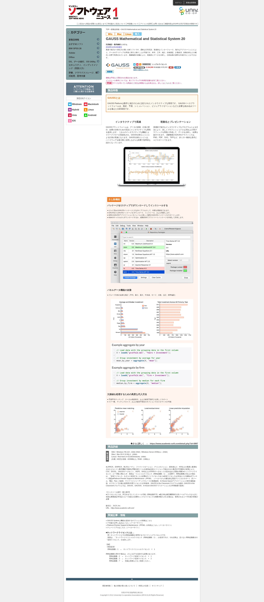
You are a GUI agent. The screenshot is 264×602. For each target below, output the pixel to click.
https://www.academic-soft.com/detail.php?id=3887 (174, 443)
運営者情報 (106, 586)
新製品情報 (115, 29)
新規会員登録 (191, 3)
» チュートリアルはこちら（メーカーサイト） (123, 528)
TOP (107, 29)
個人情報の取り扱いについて (124, 586)
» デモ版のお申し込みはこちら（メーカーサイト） (125, 523)
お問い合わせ (158, 24)
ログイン (178, 3)
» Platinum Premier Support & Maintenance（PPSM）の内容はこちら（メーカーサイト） (139, 525)
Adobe (72, 53)
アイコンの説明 (146, 24)
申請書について (133, 24)
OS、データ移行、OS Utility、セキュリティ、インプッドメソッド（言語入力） (83, 64)
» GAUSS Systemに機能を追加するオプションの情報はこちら (129, 521)
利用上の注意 (143, 586)
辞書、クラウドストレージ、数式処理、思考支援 (83, 74)
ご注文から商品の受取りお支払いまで (92, 24)
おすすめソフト (76, 44)
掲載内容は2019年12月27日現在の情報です (181, 24)
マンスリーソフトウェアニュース (95, 12)
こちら (167, 83)
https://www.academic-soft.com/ (122, 508)
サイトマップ (157, 586)
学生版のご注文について (117, 24)
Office (72, 57)
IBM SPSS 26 (75, 48)
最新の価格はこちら (140, 70)
